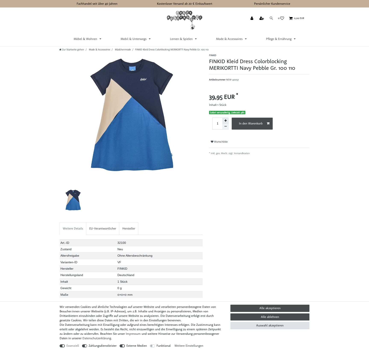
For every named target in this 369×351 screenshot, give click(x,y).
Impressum (133, 334)
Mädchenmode (122, 49)
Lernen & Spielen (181, 39)
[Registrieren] (262, 18)
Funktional (164, 346)
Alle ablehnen (270, 317)
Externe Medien (136, 346)
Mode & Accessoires (229, 39)
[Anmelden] (252, 18)
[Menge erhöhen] (225, 121)
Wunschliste (220, 141)
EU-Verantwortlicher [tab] (102, 228)
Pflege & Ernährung (279, 39)
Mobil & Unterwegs (134, 39)
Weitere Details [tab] (73, 228)
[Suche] (271, 18)
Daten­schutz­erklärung (96, 338)
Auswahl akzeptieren (270, 325)
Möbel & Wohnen (86, 39)
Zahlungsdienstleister (103, 346)
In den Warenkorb (251, 123)
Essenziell (72, 346)
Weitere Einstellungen (188, 346)
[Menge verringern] (225, 127)
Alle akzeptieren (270, 308)
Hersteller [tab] (128, 228)
